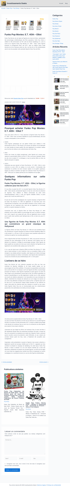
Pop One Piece (56, 33)
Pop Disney (6, 401)
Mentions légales (41, 485)
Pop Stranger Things (58, 43)
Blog (66, 3)
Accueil (61, 3)
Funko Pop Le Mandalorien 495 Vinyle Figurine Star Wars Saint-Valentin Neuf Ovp (60, 67)
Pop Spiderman (56, 38)
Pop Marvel (55, 28)
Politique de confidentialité (54, 485)
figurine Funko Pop (18, 98)
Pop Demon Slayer (57, 21)
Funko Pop (55, 18)
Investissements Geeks (17, 3)
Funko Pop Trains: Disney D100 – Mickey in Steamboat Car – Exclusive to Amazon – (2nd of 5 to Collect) (36, 405)
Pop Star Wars (56, 41)
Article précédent (7, 362)
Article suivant (44, 362)
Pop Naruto (56, 31)
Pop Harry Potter (57, 26)
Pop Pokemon (56, 36)
